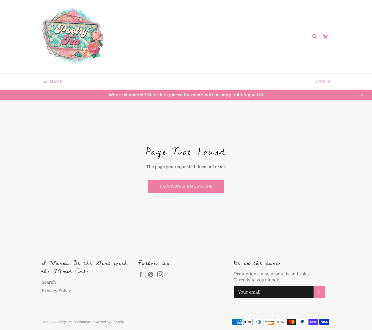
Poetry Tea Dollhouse (72, 322)
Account (322, 81)
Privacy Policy (56, 290)
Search (49, 282)
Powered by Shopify (107, 322)
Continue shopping (186, 186)
